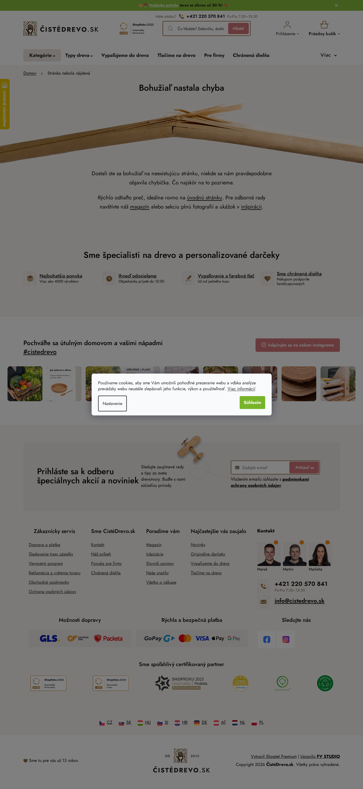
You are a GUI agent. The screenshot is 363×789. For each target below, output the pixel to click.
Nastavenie (112, 403)
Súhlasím (252, 402)
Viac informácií (241, 389)
